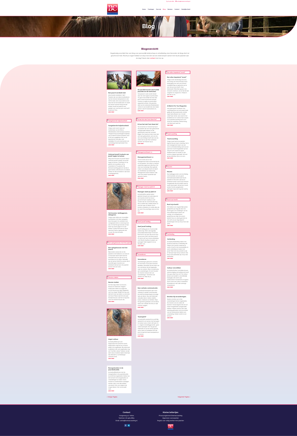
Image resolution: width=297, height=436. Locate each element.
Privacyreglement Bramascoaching (170, 415)
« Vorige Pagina (112, 397)
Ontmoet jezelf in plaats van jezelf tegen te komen (118, 155)
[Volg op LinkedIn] (128, 425)
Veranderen (142, 259)
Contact (176, 9)
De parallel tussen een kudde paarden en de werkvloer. (148, 90)
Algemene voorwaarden (170, 418)
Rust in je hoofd (172, 204)
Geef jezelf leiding (144, 226)
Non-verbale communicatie (148, 288)
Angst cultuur (113, 339)
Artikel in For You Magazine (177, 106)
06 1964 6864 (129, 418)
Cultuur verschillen (174, 268)
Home (144, 9)
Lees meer (111, 112)
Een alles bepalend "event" (177, 77)
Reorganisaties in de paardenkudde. (115, 369)
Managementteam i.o (145, 157)
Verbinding (171, 239)
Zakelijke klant (185, 9)
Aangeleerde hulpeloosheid (118, 125)
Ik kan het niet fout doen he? (148, 124)
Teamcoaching (172, 139)
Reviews (170, 9)
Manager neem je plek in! (147, 192)
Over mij (158, 9)
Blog (164, 9)
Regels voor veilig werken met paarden (170, 420)
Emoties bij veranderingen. (176, 296)
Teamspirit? (142, 317)
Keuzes (169, 171)
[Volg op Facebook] (125, 425)
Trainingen (151, 9)
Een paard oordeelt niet (117, 93)
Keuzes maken (113, 282)
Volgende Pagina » (184, 397)
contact (152, 58)
